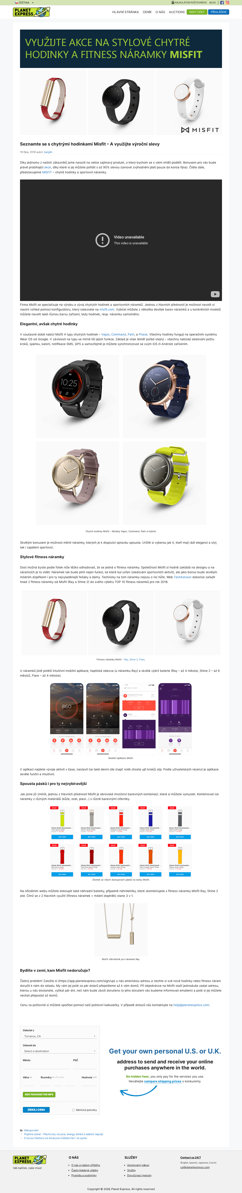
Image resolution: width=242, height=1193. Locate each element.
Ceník (147, 12)
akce (47, 167)
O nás (160, 12)
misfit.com (107, 309)
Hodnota (89, 1077)
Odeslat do (29, 1045)
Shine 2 (134, 659)
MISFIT (47, 172)
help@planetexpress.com (191, 1005)
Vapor (105, 334)
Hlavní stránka (125, 12)
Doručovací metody (139, 1175)
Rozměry (52, 1077)
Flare (142, 659)
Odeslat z (28, 1030)
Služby (131, 1170)
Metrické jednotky (86, 1110)
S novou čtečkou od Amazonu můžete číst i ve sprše (55, 1138)
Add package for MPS (39, 1094)
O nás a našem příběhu (85, 1165)
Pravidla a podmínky (84, 1175)
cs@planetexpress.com (195, 1167)
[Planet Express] (31, 12)
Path (131, 334)
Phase (143, 334)
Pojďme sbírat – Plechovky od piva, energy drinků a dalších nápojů (63, 1134)
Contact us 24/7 (190, 1157)
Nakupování (31, 1130)
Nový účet (197, 12)
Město (26, 1060)
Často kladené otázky (84, 1170)
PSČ (75, 1060)
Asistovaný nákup (138, 1165)
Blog (213, 2)
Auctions (177, 12)
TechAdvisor (183, 577)
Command (118, 334)
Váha (27, 1077)
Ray (126, 659)
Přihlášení (218, 12)
